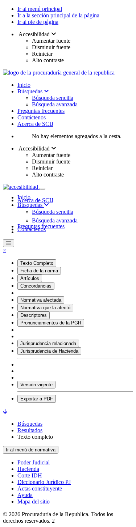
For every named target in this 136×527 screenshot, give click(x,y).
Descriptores (33, 315)
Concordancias (35, 286)
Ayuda (25, 495)
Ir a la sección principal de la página (58, 15)
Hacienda (28, 469)
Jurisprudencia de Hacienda (49, 351)
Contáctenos (31, 117)
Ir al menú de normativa (30, 449)
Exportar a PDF (36, 398)
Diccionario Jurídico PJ (44, 482)
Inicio (23, 85)
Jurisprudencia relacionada (48, 343)
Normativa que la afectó (45, 307)
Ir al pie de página (37, 22)
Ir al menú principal (39, 9)
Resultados (29, 430)
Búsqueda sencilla (52, 98)
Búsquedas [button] (30, 205)
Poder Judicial (33, 462)
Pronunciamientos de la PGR (50, 323)
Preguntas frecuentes (41, 111)
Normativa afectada (40, 300)
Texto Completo (36, 263)
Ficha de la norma (39, 270)
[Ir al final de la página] (5, 411)
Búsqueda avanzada (55, 104)
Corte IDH (29, 475)
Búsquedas (30, 91)
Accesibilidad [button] (34, 34)
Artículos (29, 278)
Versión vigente (36, 384)
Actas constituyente (39, 488)
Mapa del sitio (33, 501)
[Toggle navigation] (42, 189)
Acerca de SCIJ (35, 124)
